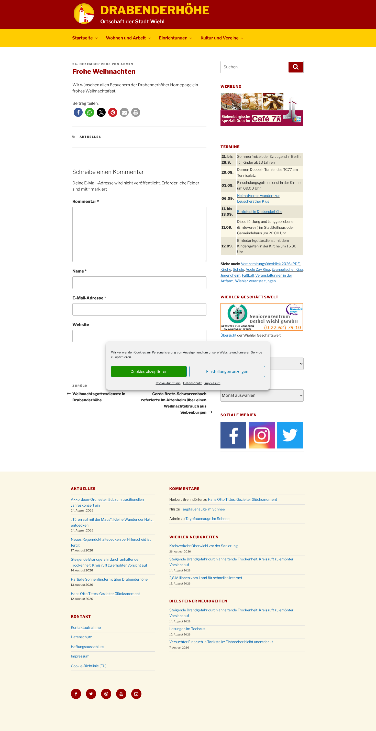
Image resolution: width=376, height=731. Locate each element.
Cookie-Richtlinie (168, 383)
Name (79, 271)
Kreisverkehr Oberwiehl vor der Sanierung (203, 546)
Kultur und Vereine (220, 37)
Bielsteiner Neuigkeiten (198, 601)
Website (80, 324)
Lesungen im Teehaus (187, 628)
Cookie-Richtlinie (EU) (88, 666)
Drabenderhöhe (155, 10)
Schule (238, 269)
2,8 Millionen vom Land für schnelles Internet (205, 578)
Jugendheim (230, 275)
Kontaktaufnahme (86, 627)
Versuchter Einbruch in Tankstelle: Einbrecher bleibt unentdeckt (221, 642)
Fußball (248, 275)
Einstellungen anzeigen (227, 371)
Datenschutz (192, 383)
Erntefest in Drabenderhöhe (259, 211)
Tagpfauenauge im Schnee (203, 509)
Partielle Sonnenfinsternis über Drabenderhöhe (109, 579)
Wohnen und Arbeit (126, 37)
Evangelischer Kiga (287, 269)
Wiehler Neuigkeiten (194, 537)
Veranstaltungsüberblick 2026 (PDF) (271, 264)
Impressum (212, 383)
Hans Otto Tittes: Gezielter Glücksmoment (105, 593)
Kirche (225, 269)
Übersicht (228, 335)
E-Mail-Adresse (89, 298)
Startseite (82, 37)
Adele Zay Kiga (258, 269)
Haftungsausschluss (87, 646)
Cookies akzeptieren (149, 371)
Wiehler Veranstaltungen (255, 281)
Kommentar (85, 201)
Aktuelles (91, 137)
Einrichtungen (173, 37)
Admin (126, 64)
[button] (78, 112)
